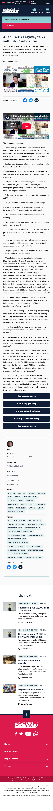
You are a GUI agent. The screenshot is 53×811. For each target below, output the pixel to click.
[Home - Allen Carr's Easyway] (10, 11)
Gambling (30, 500)
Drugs (17, 497)
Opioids (24, 504)
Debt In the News (15, 528)
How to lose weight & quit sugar (26, 411)
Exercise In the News (16, 535)
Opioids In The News (16, 546)
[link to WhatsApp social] (35, 733)
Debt (10, 497)
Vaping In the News (15, 557)
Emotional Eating (30, 497)
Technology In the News (18, 554)
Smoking (41, 504)
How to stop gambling (26, 404)
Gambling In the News (17, 539)
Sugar (10, 508)
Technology (21, 508)
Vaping (32, 508)
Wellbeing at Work (16, 511)
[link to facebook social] (16, 733)
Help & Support (26, 758)
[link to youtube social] (28, 733)
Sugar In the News (35, 550)
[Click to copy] (20, 568)
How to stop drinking (26, 426)
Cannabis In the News (16, 524)
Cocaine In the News (36, 524)
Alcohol (11, 493)
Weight (40, 508)
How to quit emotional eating (26, 419)
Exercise (11, 500)
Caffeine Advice (34, 521)
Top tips (26, 766)
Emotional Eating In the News (20, 532)
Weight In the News (34, 557)
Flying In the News (35, 535)
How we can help (26, 751)
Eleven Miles (38, 780)
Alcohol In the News (16, 521)
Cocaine (41, 493)
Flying (20, 500)
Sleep (32, 504)
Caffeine (21, 493)
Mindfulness (13, 504)
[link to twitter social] (21, 733)
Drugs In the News (32, 528)
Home (26, 744)
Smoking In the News (16, 550)
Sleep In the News (34, 546)
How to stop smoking (26, 396)
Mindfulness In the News (18, 543)
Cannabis (31, 493)
